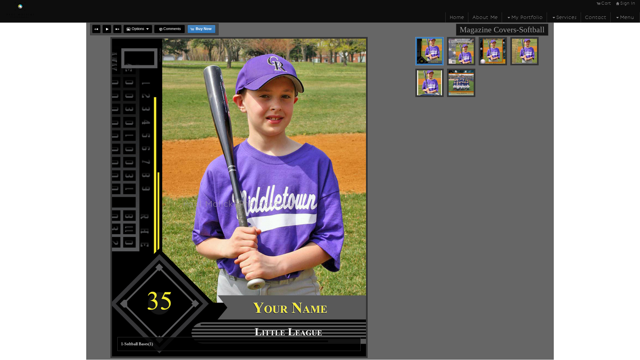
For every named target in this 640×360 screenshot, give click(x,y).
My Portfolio (527, 17)
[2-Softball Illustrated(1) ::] (461, 51)
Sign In (627, 3)
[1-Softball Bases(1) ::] (429, 51)
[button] (96, 29)
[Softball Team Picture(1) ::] (461, 82)
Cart (606, 3)
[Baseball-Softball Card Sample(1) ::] (429, 82)
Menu (627, 17)
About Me (485, 17)
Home (457, 17)
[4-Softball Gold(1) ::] (524, 51)
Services (566, 17)
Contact (595, 17)
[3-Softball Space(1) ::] (492, 51)
